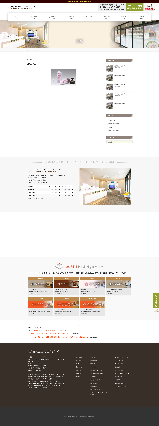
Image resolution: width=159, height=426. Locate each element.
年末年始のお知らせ (119, 94)
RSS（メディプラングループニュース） (41, 327)
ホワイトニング (119, 360)
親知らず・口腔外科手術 (96, 373)
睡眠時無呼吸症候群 (120, 383)
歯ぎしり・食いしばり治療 (122, 373)
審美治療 (117, 367)
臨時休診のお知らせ (119, 75)
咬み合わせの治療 (95, 380)
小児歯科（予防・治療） (96, 370)
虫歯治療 (92, 357)
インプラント (93, 367)
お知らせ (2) (112, 120)
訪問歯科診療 (93, 383)
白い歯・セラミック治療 (121, 357)
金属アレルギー (119, 377)
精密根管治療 (93, 360)
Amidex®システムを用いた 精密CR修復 (98, 394)
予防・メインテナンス (96, 389)
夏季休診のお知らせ (119, 66)
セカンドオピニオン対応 (121, 386)
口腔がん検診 (93, 386)
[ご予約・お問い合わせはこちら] (126, 7)
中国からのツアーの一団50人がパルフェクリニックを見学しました (51, 334)
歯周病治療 (93, 364)
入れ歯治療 (93, 377)
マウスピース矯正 (119, 364)
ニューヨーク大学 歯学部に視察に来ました (44, 330)
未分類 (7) (111, 127)
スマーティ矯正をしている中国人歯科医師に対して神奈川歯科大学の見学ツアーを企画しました (59, 337)
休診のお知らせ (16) (114, 123)
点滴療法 (117, 380)
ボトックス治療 (119, 370)
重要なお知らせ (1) (114, 130)
